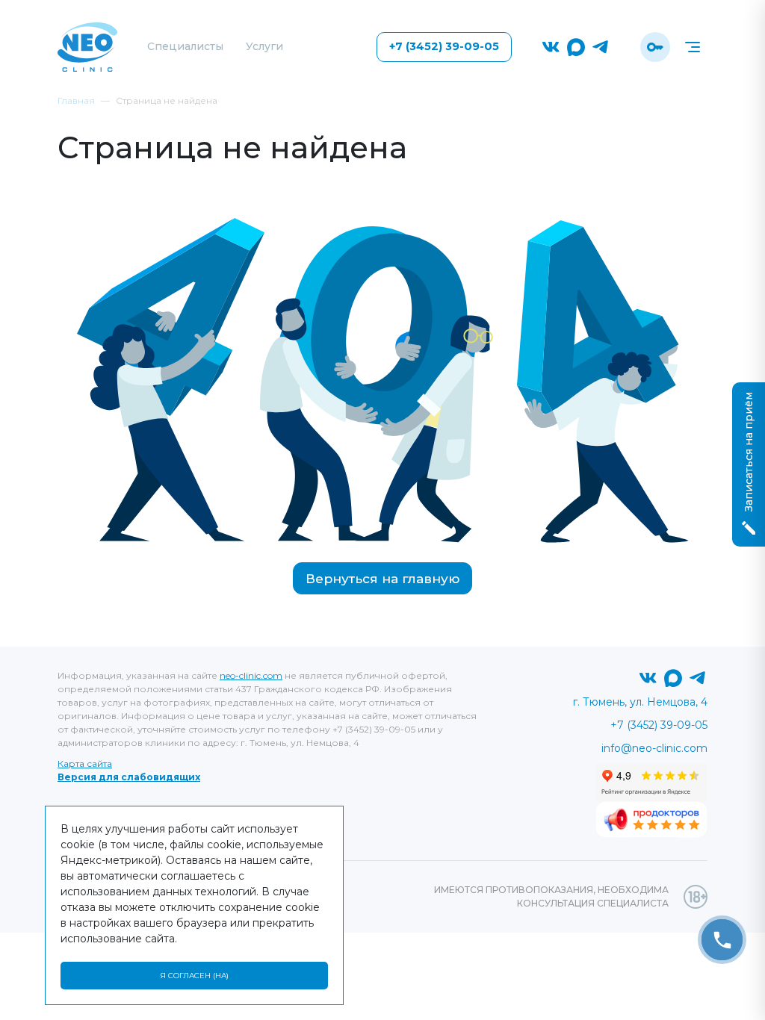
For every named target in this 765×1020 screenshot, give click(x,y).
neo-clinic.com (251, 675)
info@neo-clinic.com (654, 748)
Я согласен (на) (194, 975)
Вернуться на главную (382, 578)
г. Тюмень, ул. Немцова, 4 (640, 702)
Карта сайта (85, 763)
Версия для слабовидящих (129, 777)
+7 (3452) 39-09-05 (444, 46)
